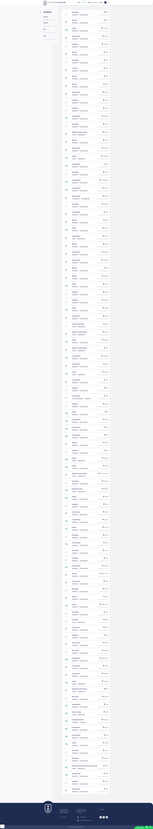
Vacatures (84, 2)
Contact (100, 2)
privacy (82, 827)
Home (79, 2)
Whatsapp (146, 827)
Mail (150, 827)
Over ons (96, 2)
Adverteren (89, 2)
